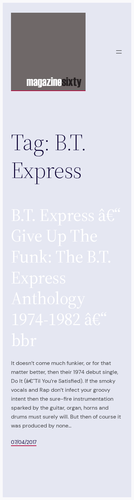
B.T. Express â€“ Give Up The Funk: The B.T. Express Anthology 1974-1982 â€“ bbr (66, 278)
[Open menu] (119, 52)
